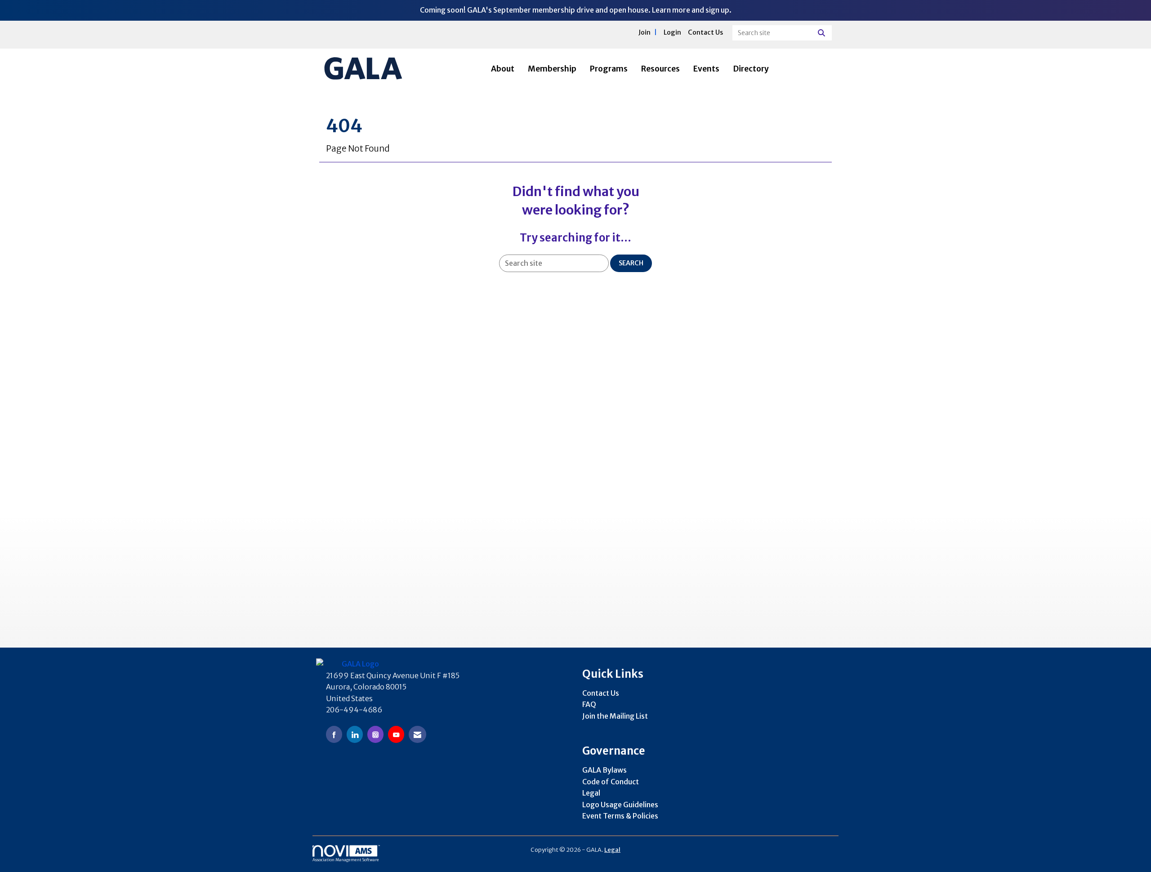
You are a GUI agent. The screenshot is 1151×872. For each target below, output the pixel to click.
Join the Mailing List (615, 715)
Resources (660, 69)
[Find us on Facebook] (334, 734)
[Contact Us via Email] (417, 734)
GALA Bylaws (604, 769)
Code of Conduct (610, 781)
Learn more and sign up (690, 9)
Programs (609, 69)
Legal (591, 792)
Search (631, 263)
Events (706, 69)
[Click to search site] (822, 32)
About (502, 69)
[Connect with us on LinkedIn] (355, 734)
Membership (552, 69)
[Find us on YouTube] (396, 734)
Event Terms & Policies (620, 815)
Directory (751, 69)
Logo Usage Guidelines (620, 804)
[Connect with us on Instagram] (375, 734)
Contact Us (600, 693)
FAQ (589, 704)
